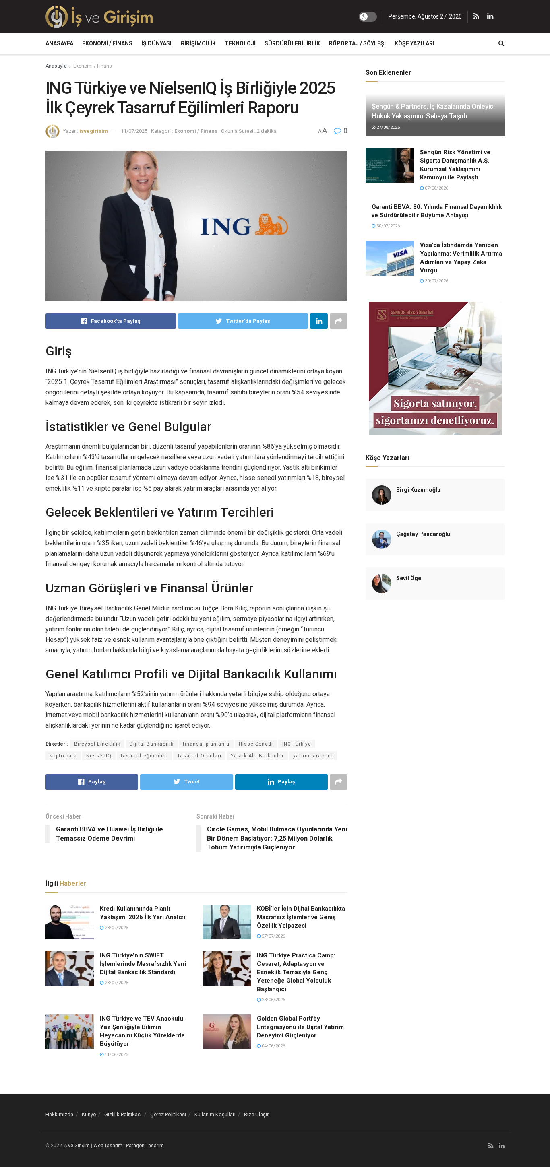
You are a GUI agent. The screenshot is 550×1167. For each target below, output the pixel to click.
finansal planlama (206, 744)
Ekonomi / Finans (107, 43)
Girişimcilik (198, 43)
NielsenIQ (99, 756)
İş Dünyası (156, 43)
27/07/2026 (273, 936)
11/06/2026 (115, 1054)
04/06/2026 (273, 1046)
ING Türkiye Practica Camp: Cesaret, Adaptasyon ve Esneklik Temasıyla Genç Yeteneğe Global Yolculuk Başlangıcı (296, 972)
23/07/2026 (115, 983)
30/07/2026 (387, 226)
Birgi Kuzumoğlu (418, 490)
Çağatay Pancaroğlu (423, 534)
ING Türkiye (296, 744)
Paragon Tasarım (145, 1145)
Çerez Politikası (168, 1114)
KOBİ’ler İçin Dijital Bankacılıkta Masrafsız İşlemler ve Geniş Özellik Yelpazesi (301, 917)
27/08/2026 (387, 127)
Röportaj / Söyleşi (357, 43)
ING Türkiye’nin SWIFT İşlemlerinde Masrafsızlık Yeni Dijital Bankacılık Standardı (143, 964)
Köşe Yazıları (414, 43)
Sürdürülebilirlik (292, 43)
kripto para (63, 756)
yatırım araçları (313, 756)
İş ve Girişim (76, 1145)
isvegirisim (93, 131)
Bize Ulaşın (257, 1114)
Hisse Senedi (256, 744)
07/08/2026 (436, 188)
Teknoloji (240, 43)
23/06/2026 (273, 999)
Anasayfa (59, 43)
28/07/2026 (115, 927)
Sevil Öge (408, 578)
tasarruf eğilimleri (144, 756)
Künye (89, 1114)
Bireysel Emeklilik (97, 744)
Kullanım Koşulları (215, 1114)
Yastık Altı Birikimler (257, 756)
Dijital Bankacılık (152, 744)
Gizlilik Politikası (123, 1114)
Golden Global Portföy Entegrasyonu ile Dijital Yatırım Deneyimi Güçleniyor (300, 1027)
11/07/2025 (134, 131)
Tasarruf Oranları (199, 756)
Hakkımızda (59, 1114)
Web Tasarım (107, 1145)
